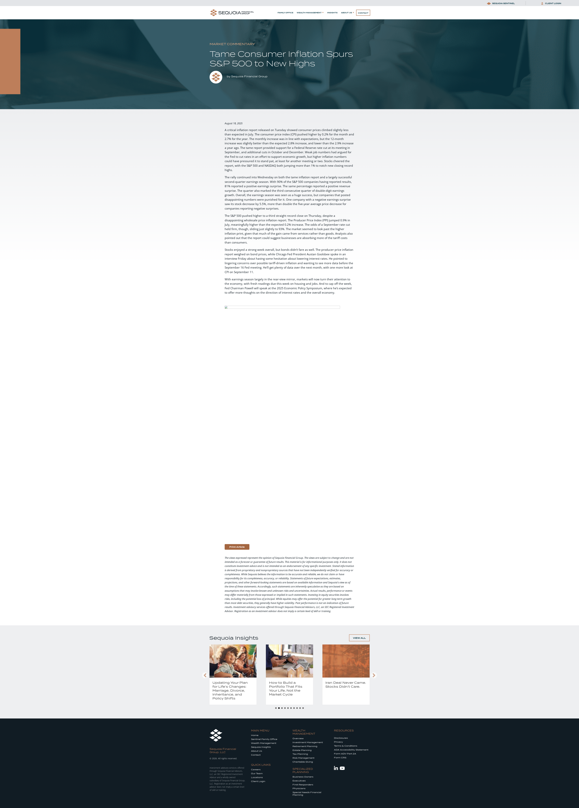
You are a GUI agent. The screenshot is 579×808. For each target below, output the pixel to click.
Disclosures (341, 738)
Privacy (338, 742)
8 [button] (297, 708)
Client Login (258, 781)
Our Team (257, 773)
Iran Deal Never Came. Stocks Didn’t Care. (289, 684)
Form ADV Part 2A (345, 753)
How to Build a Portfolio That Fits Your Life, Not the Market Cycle (229, 688)
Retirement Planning (305, 746)
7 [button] (294, 708)
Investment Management (308, 742)
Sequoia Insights (261, 747)
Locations (257, 777)
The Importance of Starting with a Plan (343, 684)
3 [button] (282, 708)
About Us (346, 12)
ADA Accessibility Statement (351, 750)
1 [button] (276, 708)
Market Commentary (232, 44)
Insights (332, 12)
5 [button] (288, 708)
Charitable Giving (303, 762)
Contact (363, 13)
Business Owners (303, 777)
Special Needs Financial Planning (307, 793)
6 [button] (291, 708)
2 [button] (279, 708)
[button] (205, 675)
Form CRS (340, 757)
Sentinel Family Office (264, 739)
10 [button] (303, 708)
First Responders (303, 784)
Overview (298, 738)
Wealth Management (309, 12)
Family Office (285, 12)
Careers (256, 769)
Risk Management (303, 758)
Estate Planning (302, 750)
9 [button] (300, 708)
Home (254, 735)
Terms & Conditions (345, 746)
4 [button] (285, 708)
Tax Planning (300, 754)
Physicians (299, 788)
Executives (299, 780)
